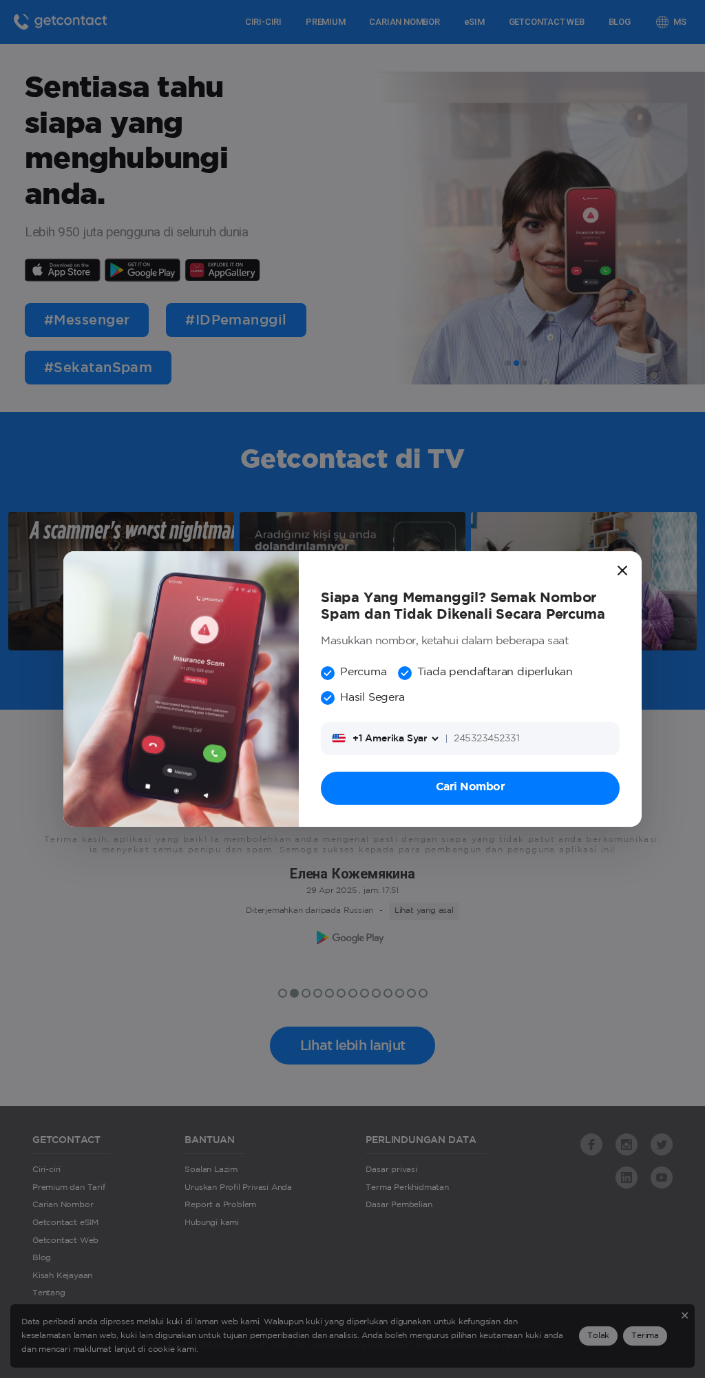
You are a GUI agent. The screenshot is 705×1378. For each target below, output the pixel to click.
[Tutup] (622, 570)
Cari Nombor (470, 787)
